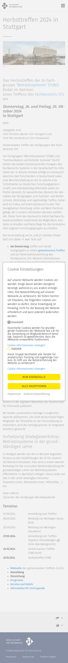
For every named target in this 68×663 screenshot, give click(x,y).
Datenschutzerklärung (37, 394)
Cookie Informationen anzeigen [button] (26, 345)
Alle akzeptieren (34, 386)
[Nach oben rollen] (61, 656)
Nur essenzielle (34, 377)
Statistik (16, 348)
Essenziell (17, 322)
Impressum (14, 394)
